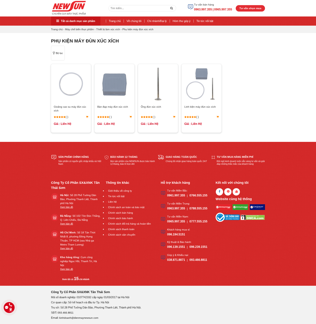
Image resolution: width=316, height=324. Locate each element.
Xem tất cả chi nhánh (75, 279)
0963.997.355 (176, 208)
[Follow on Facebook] (219, 191)
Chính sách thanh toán (121, 229)
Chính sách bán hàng (120, 212)
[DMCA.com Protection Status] (252, 217)
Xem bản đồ (66, 207)
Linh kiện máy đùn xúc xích (200, 106)
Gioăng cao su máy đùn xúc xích (70, 108)
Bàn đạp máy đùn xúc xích (112, 106)
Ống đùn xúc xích (151, 106)
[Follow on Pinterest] (228, 191)
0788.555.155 (198, 208)
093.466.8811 (198, 259)
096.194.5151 (176, 234)
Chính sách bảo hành (120, 218)
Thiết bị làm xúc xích (108, 29)
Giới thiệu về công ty (120, 190)
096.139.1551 (176, 246)
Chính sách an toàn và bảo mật (126, 207)
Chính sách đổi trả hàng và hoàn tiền (129, 223)
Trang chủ (115, 21)
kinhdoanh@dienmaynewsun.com (78, 317)
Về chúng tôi (134, 21)
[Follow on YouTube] (236, 191)
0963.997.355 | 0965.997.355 (213, 9)
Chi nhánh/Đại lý (157, 21)
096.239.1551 (198, 246)
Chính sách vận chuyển (121, 234)
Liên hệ (112, 201)
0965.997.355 (176, 221)
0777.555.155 (198, 221)
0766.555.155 (198, 195)
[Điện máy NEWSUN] (69, 8)
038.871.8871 (176, 259)
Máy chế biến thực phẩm (79, 29)
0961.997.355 (176, 195)
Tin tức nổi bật (204, 21)
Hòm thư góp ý (182, 21)
